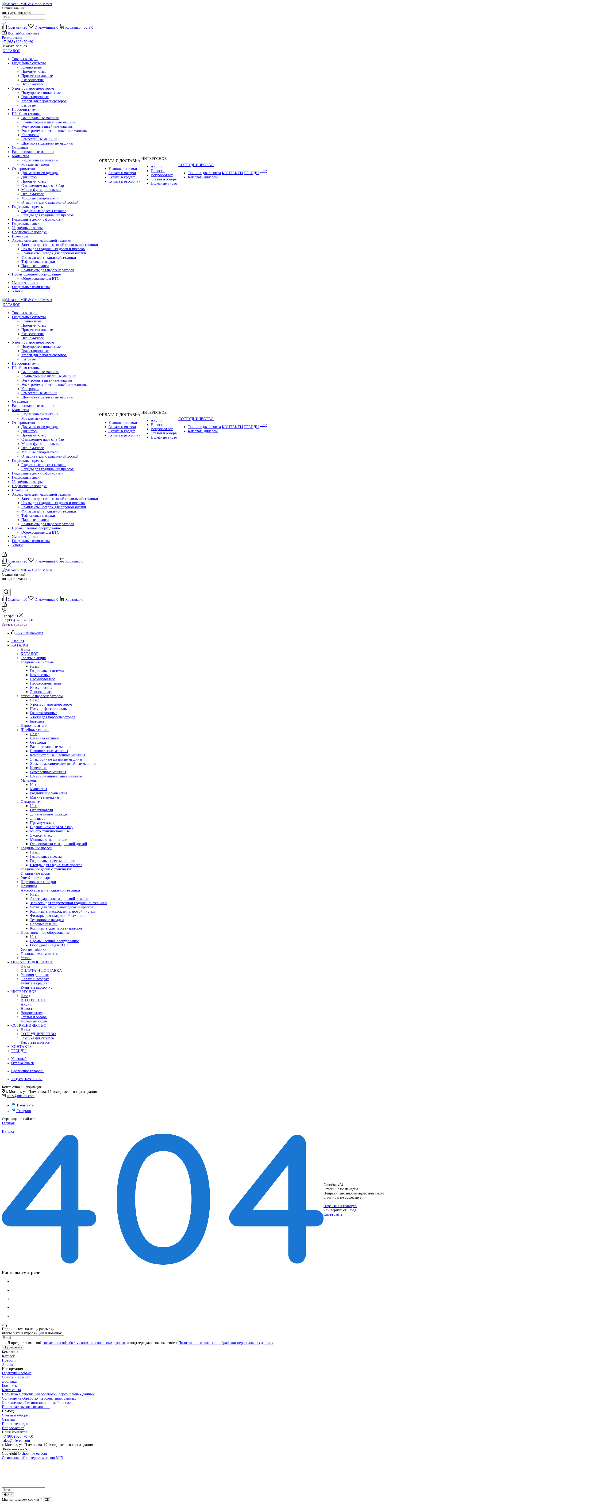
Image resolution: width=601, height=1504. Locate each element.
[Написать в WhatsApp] (5, 587)
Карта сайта (333, 1214)
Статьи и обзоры (15, 1415)
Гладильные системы (47, 671)
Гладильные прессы (46, 856)
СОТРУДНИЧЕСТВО (38, 1034)
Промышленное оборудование (54, 941)
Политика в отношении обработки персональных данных (48, 1394)
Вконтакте (25, 1105)
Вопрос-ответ (13, 1428)
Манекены (38, 789)
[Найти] (4, 22)
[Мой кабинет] (4, 555)
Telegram (24, 1111)
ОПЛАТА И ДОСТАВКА (41, 970)
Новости (9, 1360)
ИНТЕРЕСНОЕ (33, 1000)
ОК (47, 1499)
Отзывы (8, 1419)
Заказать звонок (14, 624)
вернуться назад (343, 1210)
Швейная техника (44, 738)
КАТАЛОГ (29, 654)
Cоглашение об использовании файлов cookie (38, 1402)
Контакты (10, 1386)
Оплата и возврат (16, 1377)
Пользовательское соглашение (26, 1407)
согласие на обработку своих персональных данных (84, 1343)
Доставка (9, 1381)
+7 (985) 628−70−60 (17, 42)
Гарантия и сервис (16, 1373)
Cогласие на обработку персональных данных (39, 1398)
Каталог (8, 1356)
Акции (7, 1364)
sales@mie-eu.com (21, 1096)
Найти (8, 1494)
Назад (25, 649)
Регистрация (12, 37)
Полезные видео (15, 1424)
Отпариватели (41, 810)
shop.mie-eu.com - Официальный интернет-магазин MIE (32, 1455)
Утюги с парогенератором (51, 704)
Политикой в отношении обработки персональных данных (225, 1343)
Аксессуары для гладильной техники (59, 899)
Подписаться (13, 1347)
